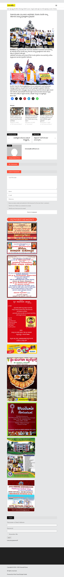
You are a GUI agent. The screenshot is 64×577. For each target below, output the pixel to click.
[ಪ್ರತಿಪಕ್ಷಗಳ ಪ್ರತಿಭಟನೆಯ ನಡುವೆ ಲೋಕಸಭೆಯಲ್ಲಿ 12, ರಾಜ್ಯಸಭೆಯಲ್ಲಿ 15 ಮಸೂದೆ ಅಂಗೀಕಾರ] (16, 111)
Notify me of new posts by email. (17, 208)
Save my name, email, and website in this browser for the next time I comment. (29, 203)
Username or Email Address (15, 522)
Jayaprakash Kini (14, 158)
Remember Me (13, 534)
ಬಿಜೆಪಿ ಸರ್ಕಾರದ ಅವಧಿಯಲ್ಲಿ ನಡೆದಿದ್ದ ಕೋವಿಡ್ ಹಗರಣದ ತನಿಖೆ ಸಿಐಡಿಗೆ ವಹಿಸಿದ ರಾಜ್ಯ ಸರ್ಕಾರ (31, 118)
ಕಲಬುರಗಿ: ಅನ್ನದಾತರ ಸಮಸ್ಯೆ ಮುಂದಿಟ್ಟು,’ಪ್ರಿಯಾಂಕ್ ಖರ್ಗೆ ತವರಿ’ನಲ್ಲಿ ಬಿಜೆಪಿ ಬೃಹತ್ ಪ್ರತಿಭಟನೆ (46, 118)
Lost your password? (12, 540)
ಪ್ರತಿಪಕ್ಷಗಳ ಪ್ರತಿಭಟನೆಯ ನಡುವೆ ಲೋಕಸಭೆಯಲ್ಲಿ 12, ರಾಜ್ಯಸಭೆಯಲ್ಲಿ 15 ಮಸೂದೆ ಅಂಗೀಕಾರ (16, 118)
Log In (9, 537)
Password (10, 528)
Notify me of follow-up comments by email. (20, 205)
